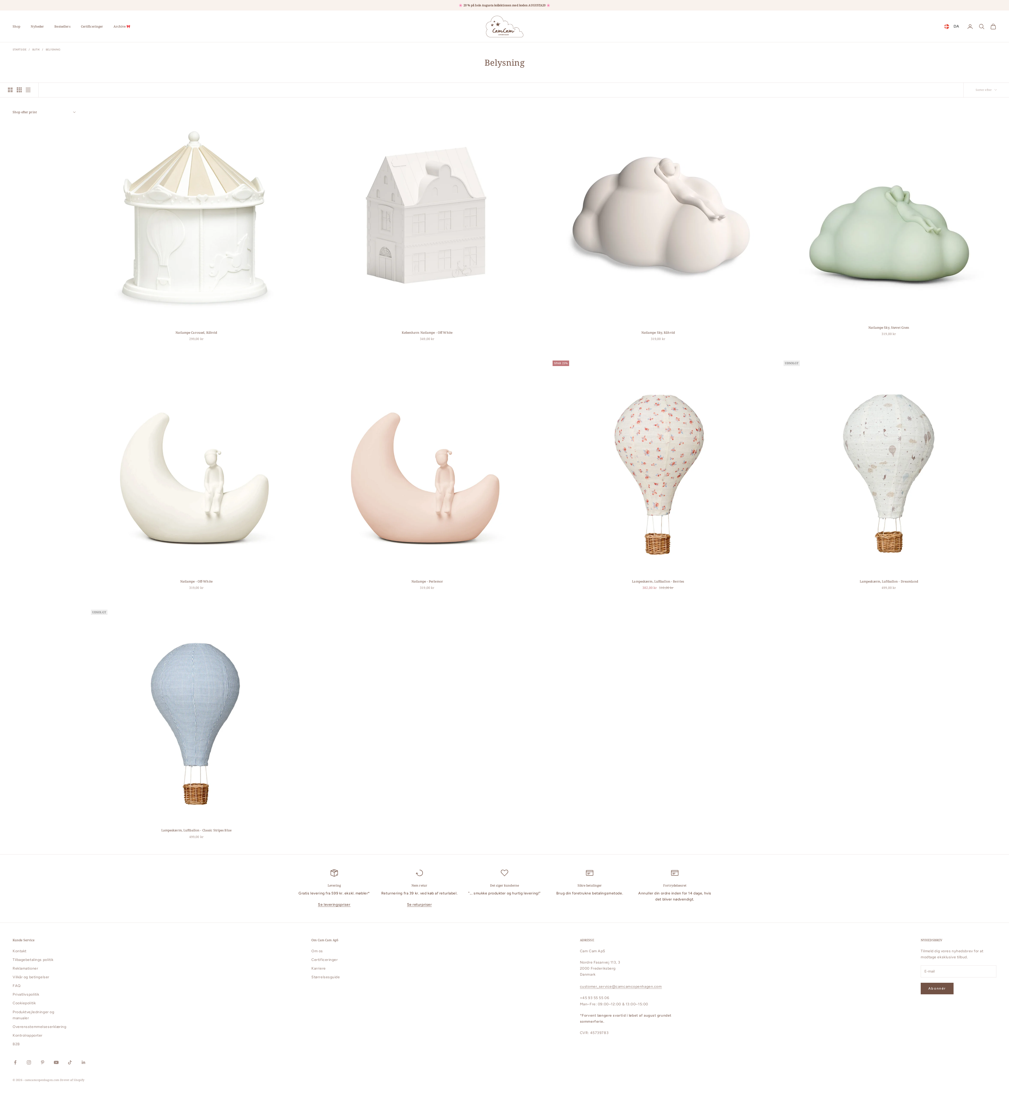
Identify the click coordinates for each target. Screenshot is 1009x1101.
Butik (36, 49)
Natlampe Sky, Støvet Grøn (888, 327)
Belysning (53, 49)
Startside (20, 49)
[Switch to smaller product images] (19, 90)
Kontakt (20, 951)
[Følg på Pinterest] (42, 1062)
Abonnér (937, 988)
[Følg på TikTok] (70, 1062)
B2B (16, 1044)
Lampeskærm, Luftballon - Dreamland (889, 581)
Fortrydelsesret (674, 885)
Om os (317, 951)
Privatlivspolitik (26, 994)
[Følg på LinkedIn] (83, 1062)
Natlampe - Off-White (196, 581)
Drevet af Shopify (72, 1080)
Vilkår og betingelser (31, 977)
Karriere (318, 968)
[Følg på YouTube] (56, 1062)
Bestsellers (62, 26)
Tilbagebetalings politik (33, 960)
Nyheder (37, 26)
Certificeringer (92, 26)
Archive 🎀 (122, 26)
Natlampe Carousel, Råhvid (196, 332)
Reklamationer (25, 968)
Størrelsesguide (325, 977)
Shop (16, 26)
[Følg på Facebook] (15, 1062)
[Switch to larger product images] (10, 90)
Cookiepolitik (24, 1003)
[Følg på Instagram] (29, 1062)
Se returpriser (419, 904)
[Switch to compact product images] (28, 90)
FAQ (17, 986)
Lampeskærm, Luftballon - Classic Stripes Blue (196, 830)
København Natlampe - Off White (427, 332)
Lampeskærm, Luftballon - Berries (658, 581)
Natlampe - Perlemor (427, 581)
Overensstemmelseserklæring (39, 1027)
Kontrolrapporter (28, 1035)
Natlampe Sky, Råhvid (658, 332)
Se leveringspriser (334, 904)
